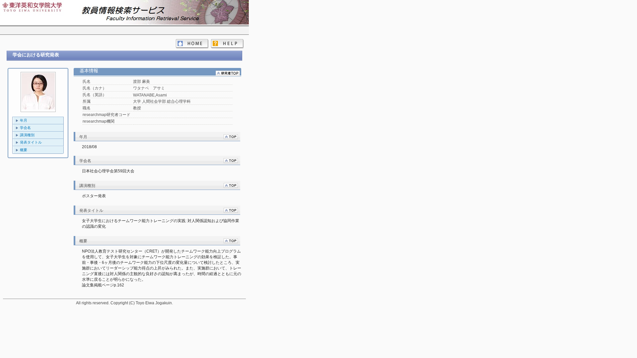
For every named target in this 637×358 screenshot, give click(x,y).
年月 (23, 120)
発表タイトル (31, 142)
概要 (23, 150)
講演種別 (27, 135)
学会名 (25, 128)
